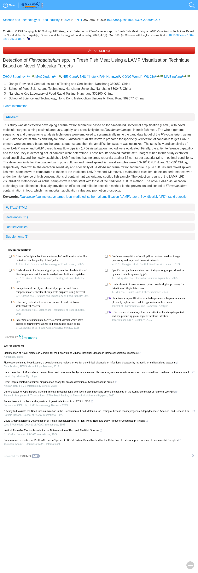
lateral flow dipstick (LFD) (149, 196)
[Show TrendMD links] (192, 455)
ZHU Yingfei (88, 76)
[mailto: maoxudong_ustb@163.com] (60, 75)
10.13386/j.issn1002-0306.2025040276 (133, 20)
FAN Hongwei (109, 76)
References (17, 217)
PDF (101, 50)
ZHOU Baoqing (13, 76)
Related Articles (16, 227)
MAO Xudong (44, 76)
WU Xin (149, 76)
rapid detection (178, 196)
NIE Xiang (70, 76)
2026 (67, 20)
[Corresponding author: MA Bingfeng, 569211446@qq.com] (185, 75)
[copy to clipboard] (28, 38)
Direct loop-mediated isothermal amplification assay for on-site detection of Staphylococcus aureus (59, 382)
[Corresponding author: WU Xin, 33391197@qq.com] (158, 75)
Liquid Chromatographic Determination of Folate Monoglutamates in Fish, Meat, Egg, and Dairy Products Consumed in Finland (74, 420)
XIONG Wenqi (131, 76)
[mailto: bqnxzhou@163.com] (33, 75)
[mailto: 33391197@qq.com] (161, 75)
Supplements (17, 236)
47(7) (78, 20)
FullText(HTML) (16, 207)
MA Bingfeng (173, 76)
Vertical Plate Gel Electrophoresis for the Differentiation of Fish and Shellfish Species (51, 430)
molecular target (53, 196)
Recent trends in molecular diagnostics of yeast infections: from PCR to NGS (47, 401)
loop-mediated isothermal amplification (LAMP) (98, 196)
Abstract (12, 117)
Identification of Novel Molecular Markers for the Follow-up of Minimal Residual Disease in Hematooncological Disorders (71, 352)
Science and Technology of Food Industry (31, 20)
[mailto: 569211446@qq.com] (189, 75)
